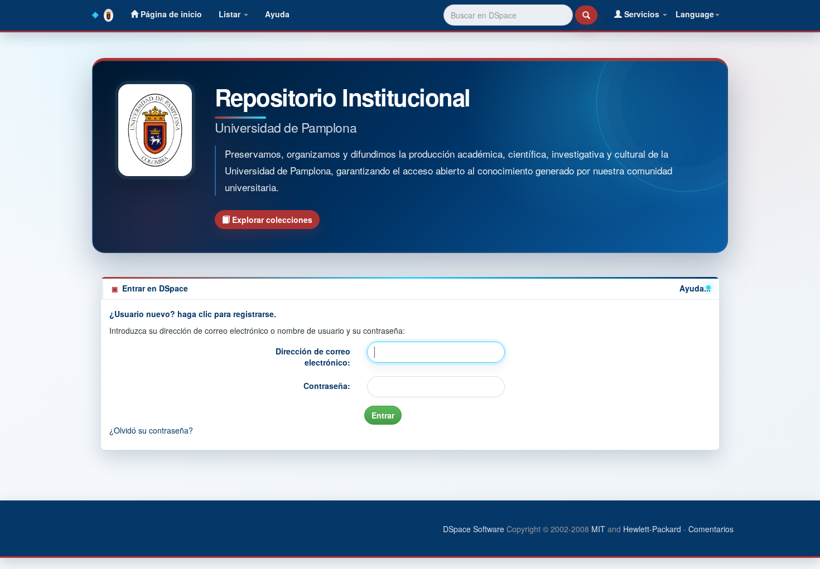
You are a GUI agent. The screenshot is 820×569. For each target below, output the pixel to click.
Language (695, 14)
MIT (598, 528)
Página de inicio (170, 14)
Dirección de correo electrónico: (313, 357)
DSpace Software (473, 528)
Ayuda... (695, 288)
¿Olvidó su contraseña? (151, 430)
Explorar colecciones (271, 219)
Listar (231, 14)
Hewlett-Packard (652, 528)
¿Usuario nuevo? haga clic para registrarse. (192, 313)
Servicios (642, 14)
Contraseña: (326, 385)
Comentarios (711, 528)
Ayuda (277, 14)
